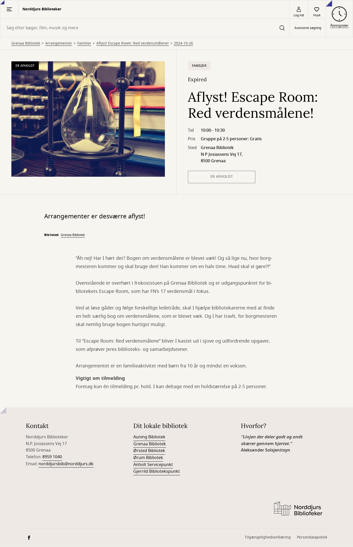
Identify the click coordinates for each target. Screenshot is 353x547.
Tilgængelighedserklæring (268, 537)
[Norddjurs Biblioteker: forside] (297, 509)
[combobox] (144, 28)
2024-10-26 (183, 43)
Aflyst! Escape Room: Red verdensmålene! (132, 43)
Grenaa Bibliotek (25, 43)
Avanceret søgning (307, 28)
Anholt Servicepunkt (153, 465)
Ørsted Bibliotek (149, 451)
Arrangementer (58, 43)
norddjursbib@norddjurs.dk (66, 464)
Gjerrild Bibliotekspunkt (156, 471)
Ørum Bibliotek (148, 458)
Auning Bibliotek (149, 437)
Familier (84, 43)
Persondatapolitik (312, 537)
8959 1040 (52, 457)
